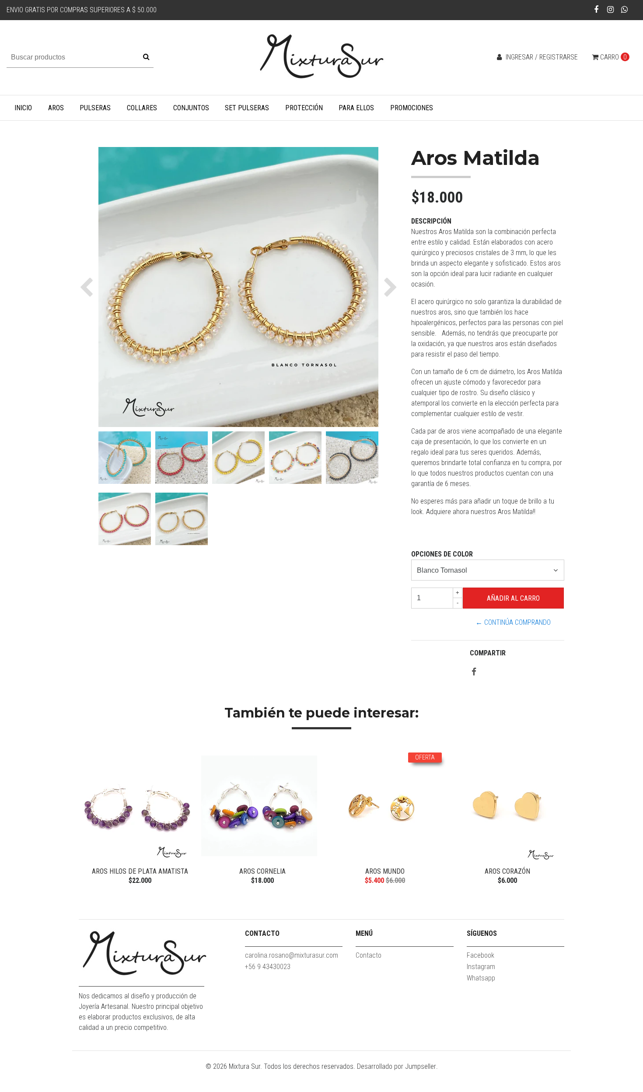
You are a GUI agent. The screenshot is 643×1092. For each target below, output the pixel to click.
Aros (56, 108)
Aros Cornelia (262, 871)
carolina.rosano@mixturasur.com (291, 955)
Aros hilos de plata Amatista (140, 871)
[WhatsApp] (624, 9)
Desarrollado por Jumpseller (396, 1066)
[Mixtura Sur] (321, 57)
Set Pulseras (247, 108)
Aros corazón (507, 871)
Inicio (23, 108)
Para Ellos (356, 108)
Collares (142, 108)
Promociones (411, 108)
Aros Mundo (385, 871)
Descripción (431, 221)
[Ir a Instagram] (610, 9)
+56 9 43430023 (267, 966)
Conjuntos (191, 108)
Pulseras (95, 108)
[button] (88, 287)
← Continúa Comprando (513, 622)
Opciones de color (442, 554)
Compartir (488, 653)
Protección (304, 108)
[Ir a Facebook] (596, 9)
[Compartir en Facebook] (474, 672)
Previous (87, 817)
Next (555, 817)
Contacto (368, 955)
